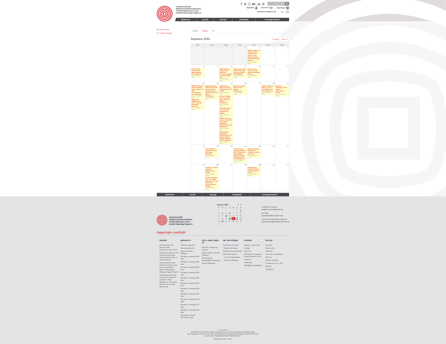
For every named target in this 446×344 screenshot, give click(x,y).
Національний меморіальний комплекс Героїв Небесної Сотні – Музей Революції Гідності (188, 9)
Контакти (268, 245)
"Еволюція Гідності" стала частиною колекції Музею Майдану (225, 110)
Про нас (269, 240)
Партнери (269, 251)
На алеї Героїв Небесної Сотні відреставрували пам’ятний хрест (197, 71)
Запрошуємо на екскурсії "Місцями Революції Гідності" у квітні (253, 170)
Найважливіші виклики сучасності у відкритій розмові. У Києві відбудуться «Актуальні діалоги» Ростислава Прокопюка (168, 281)
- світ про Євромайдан (231, 257)
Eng (287, 12)
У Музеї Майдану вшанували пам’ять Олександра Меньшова (211, 151)
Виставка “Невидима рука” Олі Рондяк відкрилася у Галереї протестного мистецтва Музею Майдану (211, 182)
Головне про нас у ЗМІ (274, 263)
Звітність (268, 257)
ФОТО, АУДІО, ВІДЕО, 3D (210, 241)
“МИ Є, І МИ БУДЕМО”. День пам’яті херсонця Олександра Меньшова (197, 103)
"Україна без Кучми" (230, 248)
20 (230, 218)
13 (232, 83)
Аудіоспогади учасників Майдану (211, 253)
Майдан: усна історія (252, 245)
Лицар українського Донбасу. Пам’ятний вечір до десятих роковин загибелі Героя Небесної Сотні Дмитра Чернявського (211, 91)
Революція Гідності (230, 254)
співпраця (280, 8)
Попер (276, 39)
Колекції (248, 240)
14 (246, 83)
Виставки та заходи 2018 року (190, 300)
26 (217, 165)
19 (217, 146)
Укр (282, 12)
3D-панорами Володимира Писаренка (211, 259)
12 (217, 83)
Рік (213, 31)
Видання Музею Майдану (187, 252)
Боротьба (247, 251)
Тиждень (205, 31)
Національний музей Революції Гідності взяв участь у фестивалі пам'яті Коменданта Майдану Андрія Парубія (168, 267)
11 (203, 83)
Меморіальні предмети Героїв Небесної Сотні (253, 255)
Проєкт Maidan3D (208, 263)
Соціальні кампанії (188, 245)
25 (222, 221)
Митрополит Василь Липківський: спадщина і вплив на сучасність (254, 151)
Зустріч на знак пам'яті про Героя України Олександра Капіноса (253, 71)
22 (260, 146)
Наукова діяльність (188, 248)
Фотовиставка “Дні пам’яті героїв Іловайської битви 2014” (168, 247)
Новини (163, 240)
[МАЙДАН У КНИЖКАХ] (253, 265)
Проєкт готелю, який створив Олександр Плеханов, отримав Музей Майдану (240, 71)
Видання (250, 8)
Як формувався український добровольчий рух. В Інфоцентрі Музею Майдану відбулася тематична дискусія (226, 136)
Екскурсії (265, 8)
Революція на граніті (231, 245)
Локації (223, 19)
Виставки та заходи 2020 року (190, 289)
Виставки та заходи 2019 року (190, 295)
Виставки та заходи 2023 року (190, 273)
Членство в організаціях (274, 254)
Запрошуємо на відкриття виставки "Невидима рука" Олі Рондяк (226, 88)
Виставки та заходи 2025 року (190, 262)
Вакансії (268, 266)
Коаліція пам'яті (272, 19)
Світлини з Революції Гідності (210, 248)
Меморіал (185, 19)
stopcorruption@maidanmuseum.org (275, 221)
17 (288, 83)
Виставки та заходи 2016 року (190, 311)
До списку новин (163, 29)
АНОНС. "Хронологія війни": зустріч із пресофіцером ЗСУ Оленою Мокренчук (268, 88)
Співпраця (269, 269)
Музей (205, 19)
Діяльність (186, 240)
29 (260, 165)
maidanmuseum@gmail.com (272, 209)
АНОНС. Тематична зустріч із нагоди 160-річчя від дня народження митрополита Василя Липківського (226, 122)
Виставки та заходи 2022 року (190, 279)
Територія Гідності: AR (266, 12)
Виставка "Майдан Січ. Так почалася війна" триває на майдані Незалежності (225, 99)
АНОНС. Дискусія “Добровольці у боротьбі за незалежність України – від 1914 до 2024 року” (226, 73)
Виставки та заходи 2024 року (190, 268)
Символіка (248, 262)
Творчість (247, 259)
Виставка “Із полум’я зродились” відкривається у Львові (211, 170)
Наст (284, 39)
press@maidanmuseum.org (272, 215)
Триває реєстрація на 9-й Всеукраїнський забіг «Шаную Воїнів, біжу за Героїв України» (169, 256)
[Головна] (166, 15)
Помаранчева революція (232, 251)
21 (246, 146)
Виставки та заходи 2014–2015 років (188, 316)
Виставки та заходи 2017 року (190, 305)
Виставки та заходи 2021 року (190, 284)
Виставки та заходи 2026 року (190, 257)
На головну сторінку (164, 33)
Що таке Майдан (230, 240)
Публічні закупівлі (272, 260)
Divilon (230, 339)
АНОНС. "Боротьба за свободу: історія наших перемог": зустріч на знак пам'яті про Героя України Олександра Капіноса (254, 55)
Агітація (247, 248)
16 (274, 83)
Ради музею (270, 248)
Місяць (196, 31)
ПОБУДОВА (243, 19)
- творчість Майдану (230, 260)
